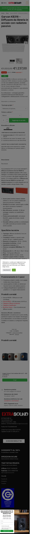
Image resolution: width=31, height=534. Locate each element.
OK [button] (14, 270)
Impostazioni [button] (6, 270)
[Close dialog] (28, 510)
